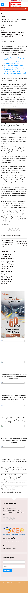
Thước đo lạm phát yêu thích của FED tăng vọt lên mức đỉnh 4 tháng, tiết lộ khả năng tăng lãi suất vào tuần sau (14, 376)
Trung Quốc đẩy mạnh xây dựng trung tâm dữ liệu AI (7, 256)
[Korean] (14, 0)
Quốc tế (3, 16)
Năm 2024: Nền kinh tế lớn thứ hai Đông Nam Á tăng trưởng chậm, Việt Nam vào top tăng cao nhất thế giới (14, 440)
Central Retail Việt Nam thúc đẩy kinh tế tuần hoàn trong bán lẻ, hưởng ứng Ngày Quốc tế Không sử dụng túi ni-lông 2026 (13, 477)
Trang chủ (3, 14)
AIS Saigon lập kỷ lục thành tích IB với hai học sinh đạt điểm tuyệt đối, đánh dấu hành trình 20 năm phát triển (14, 470)
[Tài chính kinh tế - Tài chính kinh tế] (15, 4)
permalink (3, 236)
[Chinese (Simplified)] (11, 0)
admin (14, 41)
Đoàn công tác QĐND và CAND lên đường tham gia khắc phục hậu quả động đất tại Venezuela (15, 73)
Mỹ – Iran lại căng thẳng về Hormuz (13, 65)
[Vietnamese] (16, 0)
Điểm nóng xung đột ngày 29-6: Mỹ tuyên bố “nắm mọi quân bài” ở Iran (15, 62)
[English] (13, 0)
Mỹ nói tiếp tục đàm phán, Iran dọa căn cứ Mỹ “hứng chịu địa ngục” (15, 68)
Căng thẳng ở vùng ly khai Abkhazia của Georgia (21, 243)
